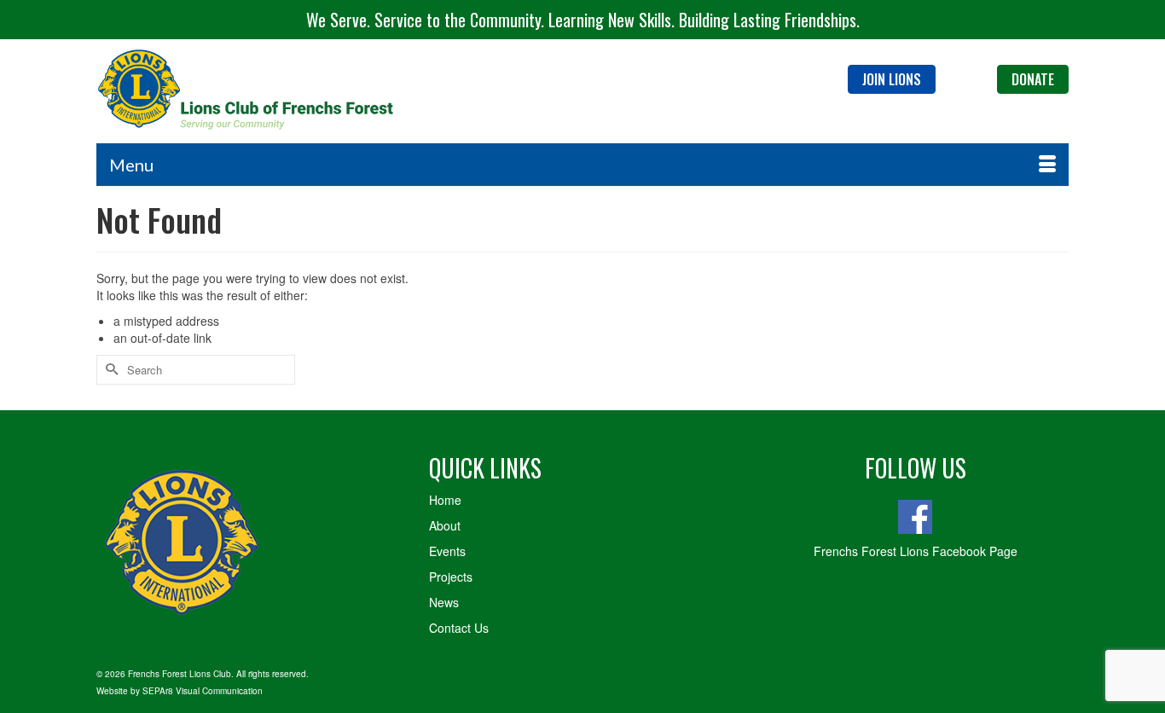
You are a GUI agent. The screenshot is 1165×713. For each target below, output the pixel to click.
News (444, 602)
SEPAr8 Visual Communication (202, 691)
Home (445, 499)
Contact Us (459, 627)
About (445, 525)
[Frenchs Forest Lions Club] (249, 91)
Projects (450, 576)
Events (447, 550)
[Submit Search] (109, 370)
